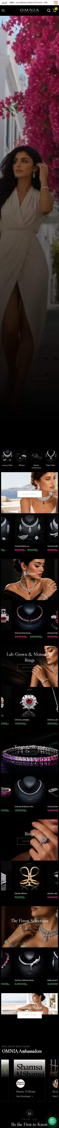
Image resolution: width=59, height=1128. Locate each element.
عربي (4, 2)
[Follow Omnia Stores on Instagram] (55, 2)
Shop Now (29, 494)
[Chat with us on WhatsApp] (52, 1121)
